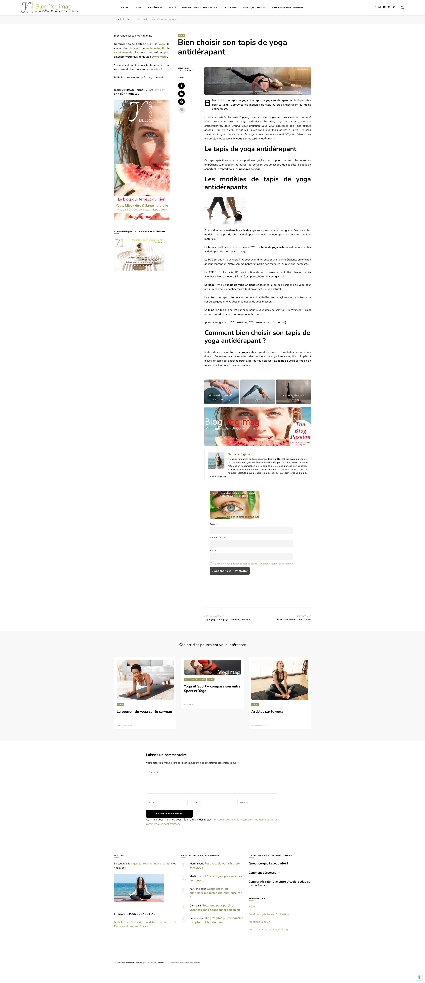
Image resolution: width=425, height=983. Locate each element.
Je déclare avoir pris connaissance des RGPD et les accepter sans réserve (253, 563)
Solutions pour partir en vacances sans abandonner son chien (215, 907)
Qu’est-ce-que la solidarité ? (268, 863)
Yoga (138, 7)
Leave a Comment (188, 71)
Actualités (230, 7)
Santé (172, 7)
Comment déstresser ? (264, 873)
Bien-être (153, 7)
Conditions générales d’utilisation (269, 914)
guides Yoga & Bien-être (149, 863)
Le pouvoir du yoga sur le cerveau (144, 711)
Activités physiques (195, 679)
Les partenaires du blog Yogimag (268, 929)
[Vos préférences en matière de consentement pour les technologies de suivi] (419, 977)
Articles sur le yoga (267, 711)
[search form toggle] (402, 7)
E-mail (213, 550)
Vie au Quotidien (252, 7)
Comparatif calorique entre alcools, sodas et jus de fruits (279, 883)
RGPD (252, 906)
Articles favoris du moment (288, 7)
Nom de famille (218, 537)
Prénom (214, 524)
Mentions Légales (259, 922)
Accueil (124, 7)
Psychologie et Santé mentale (199, 7)
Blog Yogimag (53, 6)
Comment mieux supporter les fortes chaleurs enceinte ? (216, 893)
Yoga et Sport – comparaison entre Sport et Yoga (212, 688)
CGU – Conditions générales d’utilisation (181, 962)
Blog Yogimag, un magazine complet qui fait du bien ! (216, 920)
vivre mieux (160, 57)
